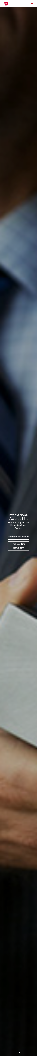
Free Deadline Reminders (18, 546)
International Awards (18, 537)
